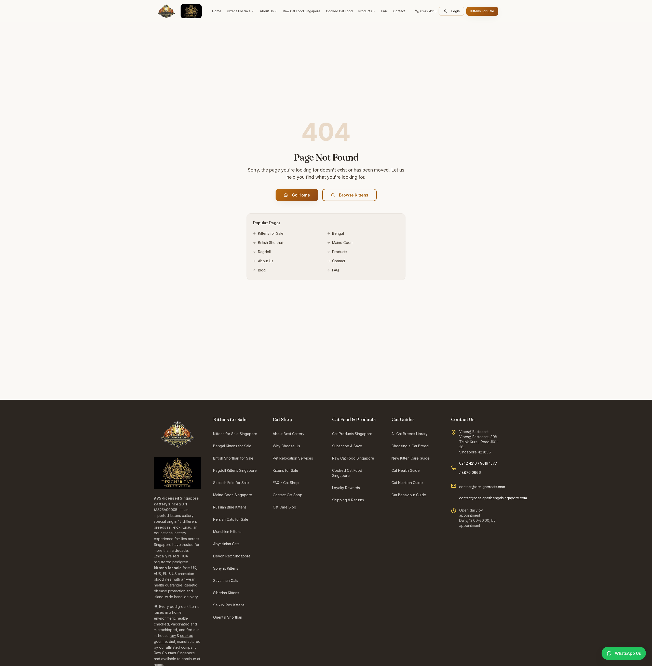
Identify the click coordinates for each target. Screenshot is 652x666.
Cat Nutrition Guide (407, 482)
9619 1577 (488, 463)
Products (365, 11)
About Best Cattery (288, 434)
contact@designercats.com (482, 487)
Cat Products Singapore (352, 434)
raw (173, 635)
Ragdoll (264, 252)
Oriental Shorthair (227, 617)
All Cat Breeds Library (409, 434)
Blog (262, 270)
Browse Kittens (353, 195)
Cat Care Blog (284, 507)
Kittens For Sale (239, 11)
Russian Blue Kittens (230, 507)
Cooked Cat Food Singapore (347, 473)
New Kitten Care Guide (410, 458)
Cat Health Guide (405, 470)
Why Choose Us (286, 446)
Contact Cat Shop (287, 495)
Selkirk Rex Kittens (228, 605)
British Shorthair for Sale (233, 458)
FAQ (384, 11)
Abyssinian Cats (226, 544)
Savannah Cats (225, 580)
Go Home (301, 195)
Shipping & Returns (348, 500)
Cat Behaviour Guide (408, 495)
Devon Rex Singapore (232, 556)
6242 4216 (468, 463)
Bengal (338, 233)
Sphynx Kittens (225, 568)
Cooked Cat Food (339, 11)
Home (216, 11)
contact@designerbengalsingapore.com (493, 498)
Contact (399, 11)
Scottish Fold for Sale (231, 482)
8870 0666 (471, 472)
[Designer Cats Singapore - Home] (178, 11)
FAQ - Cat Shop (286, 482)
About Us (267, 11)
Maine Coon (342, 242)
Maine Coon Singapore (232, 495)
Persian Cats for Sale (230, 519)
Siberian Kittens (226, 593)
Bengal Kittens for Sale (232, 446)
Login (455, 11)
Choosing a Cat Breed (410, 446)
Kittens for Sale (270, 233)
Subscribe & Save (347, 446)
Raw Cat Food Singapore (301, 11)
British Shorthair (271, 242)
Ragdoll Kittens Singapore (235, 470)
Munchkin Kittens (227, 531)
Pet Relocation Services (293, 458)
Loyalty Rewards (346, 488)
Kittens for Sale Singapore (235, 434)
